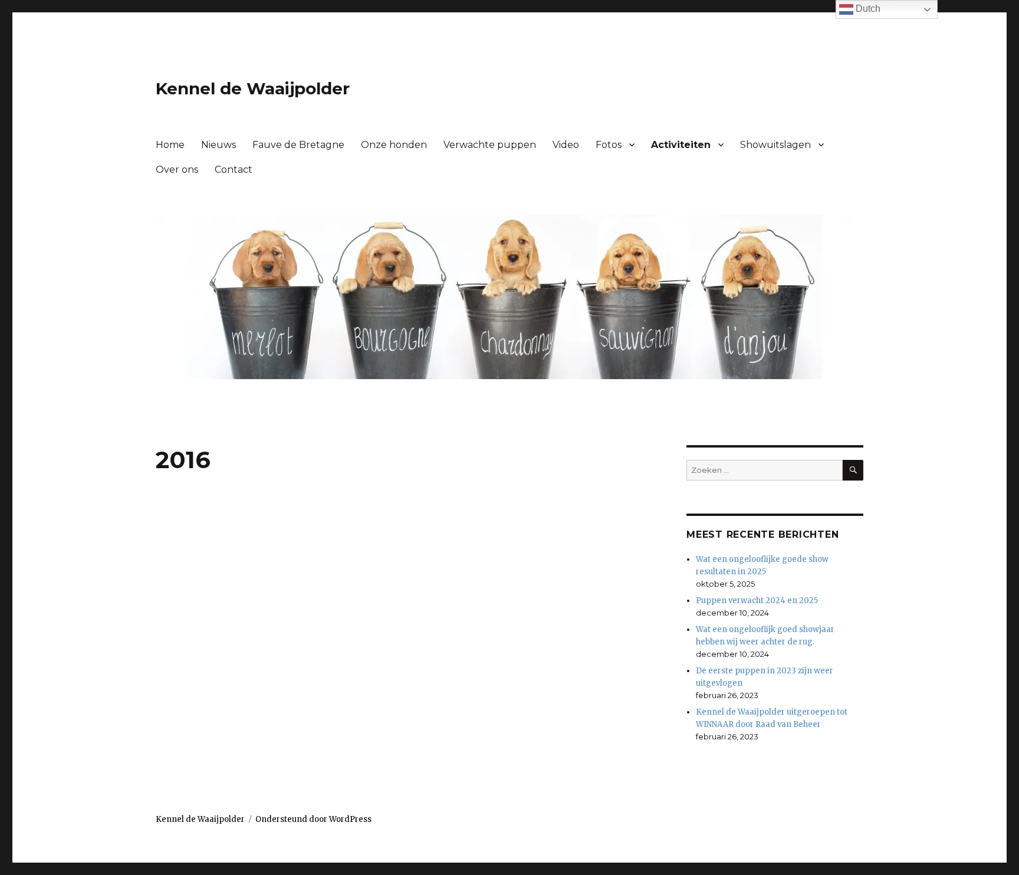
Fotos (609, 144)
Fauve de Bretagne (298, 144)
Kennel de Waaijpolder (253, 88)
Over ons (177, 169)
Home (170, 144)
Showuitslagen (775, 144)
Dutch (866, 9)
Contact (233, 169)
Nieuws (218, 144)
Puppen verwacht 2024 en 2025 (757, 601)
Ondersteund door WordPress (313, 819)
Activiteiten (681, 144)
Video (566, 144)
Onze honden (394, 144)
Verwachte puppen (489, 144)
